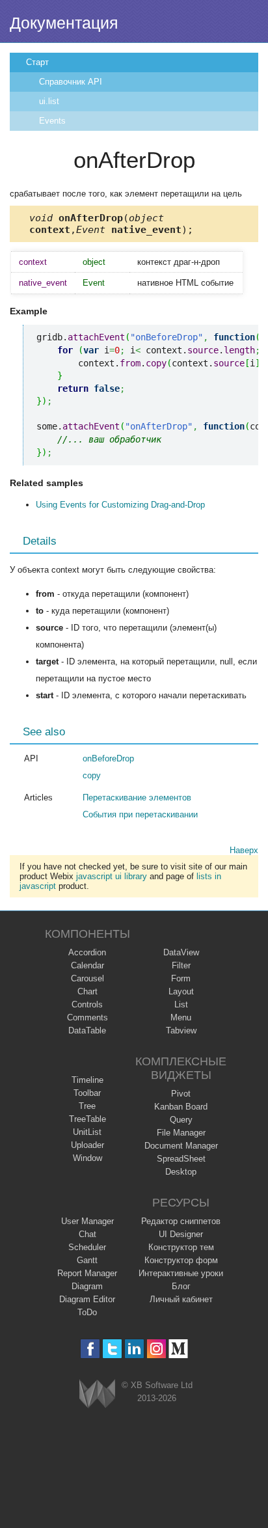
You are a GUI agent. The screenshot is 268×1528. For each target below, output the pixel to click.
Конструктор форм (181, 1260)
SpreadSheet (181, 1159)
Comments (87, 1017)
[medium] (178, 1349)
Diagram (87, 1286)
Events (52, 121)
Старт (37, 62)
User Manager (87, 1221)
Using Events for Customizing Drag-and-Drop (120, 505)
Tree (87, 1106)
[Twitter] (112, 1349)
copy (92, 775)
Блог (181, 1286)
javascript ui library (111, 876)
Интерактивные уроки (181, 1273)
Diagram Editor (87, 1299)
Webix (97, 1393)
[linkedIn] (134, 1349)
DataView (181, 952)
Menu (180, 1017)
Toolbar (87, 1093)
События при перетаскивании (140, 814)
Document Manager (181, 1146)
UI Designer (181, 1234)
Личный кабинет (181, 1299)
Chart (87, 991)
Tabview (181, 1030)
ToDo (87, 1312)
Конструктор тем (181, 1247)
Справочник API (70, 82)
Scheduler (87, 1247)
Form (181, 978)
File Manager (181, 1133)
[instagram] (156, 1349)
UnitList (87, 1132)
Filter (181, 965)
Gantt (87, 1260)
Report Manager (87, 1273)
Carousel (87, 978)
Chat (87, 1234)
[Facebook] (90, 1349)
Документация (64, 23)
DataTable (87, 1030)
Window (87, 1158)
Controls (87, 1004)
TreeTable (87, 1119)
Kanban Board (181, 1107)
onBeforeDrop (108, 758)
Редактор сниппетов (181, 1221)
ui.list (49, 101)
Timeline (87, 1080)
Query (181, 1120)
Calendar (87, 965)
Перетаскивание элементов (137, 797)
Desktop (180, 1172)
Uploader (87, 1145)
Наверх (244, 850)
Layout (181, 991)
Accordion (87, 952)
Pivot (181, 1093)
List (181, 1004)
